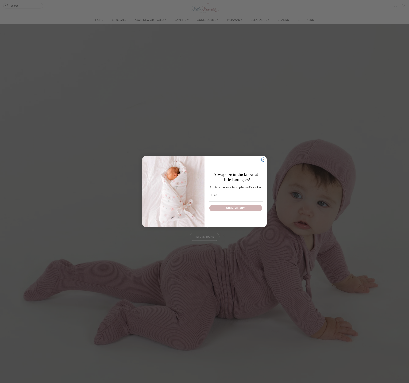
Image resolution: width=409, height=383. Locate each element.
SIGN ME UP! (235, 208)
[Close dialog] (263, 159)
